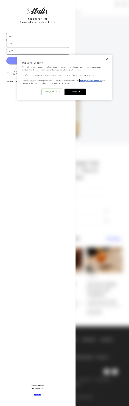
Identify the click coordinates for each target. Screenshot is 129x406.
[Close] (107, 58)
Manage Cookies (52, 92)
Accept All (75, 92)
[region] (64, 77)
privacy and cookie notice (91, 80)
